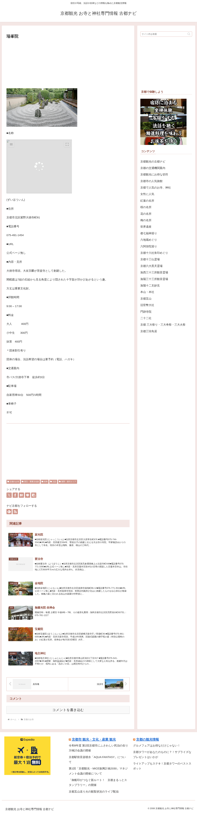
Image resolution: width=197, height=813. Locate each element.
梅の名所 (145, 220)
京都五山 (145, 298)
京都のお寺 (14, 482)
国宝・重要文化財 (31, 482)
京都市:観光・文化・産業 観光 (94, 739)
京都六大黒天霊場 (151, 266)
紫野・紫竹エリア (68, 482)
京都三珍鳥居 (148, 331)
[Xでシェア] (9, 495)
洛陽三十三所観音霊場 (154, 279)
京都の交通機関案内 (152, 168)
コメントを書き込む (68, 710)
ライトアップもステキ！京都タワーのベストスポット (162, 766)
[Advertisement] (68, 62)
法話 (54, 482)
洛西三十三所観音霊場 (154, 272)
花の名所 (145, 213)
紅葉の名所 (147, 200)
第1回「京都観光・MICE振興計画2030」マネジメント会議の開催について (98, 771)
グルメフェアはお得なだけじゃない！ (156, 745)
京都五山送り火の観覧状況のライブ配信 (94, 791)
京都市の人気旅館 (151, 181)
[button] (33, 495)
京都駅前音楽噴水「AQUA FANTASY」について (97, 760)
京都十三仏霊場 (150, 259)
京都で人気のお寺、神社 (155, 187)
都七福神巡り (148, 233)
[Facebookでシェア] (15, 495)
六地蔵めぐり (148, 239)
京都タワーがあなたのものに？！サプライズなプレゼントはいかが (162, 754)
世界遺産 (145, 226)
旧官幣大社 (147, 305)
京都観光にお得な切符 (154, 174)
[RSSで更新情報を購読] (15, 511)
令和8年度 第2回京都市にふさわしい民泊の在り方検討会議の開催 (98, 748)
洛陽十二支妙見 (150, 285)
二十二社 (145, 318)
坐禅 (46, 482)
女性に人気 (147, 194)
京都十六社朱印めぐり (154, 252)
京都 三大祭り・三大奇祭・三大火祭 (162, 324)
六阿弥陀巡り (148, 246)
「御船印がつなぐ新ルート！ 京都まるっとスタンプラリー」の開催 (98, 783)
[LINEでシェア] (27, 495)
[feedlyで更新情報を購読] (9, 511)
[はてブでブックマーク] (21, 495)
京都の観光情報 (147, 739)
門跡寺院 (145, 311)
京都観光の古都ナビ (152, 161)
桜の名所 (145, 207)
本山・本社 (147, 292)
